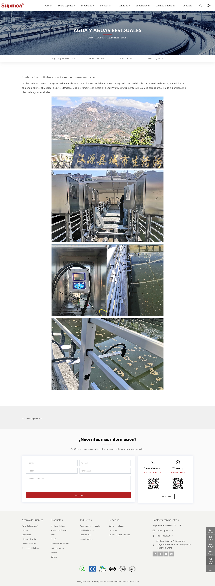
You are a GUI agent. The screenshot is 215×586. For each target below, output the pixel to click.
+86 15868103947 (165, 535)
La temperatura (57, 548)
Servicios (123, 5)
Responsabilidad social (31, 548)
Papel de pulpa (127, 58)
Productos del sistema (60, 543)
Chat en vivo (166, 496)
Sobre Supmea (65, 5)
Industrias (105, 5)
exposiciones (143, 5)
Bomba (54, 557)
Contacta (187, 5)
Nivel (53, 535)
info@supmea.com (153, 472)
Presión (54, 539)
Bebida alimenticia (97, 58)
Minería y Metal (155, 58)
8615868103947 (178, 472)
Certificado (26, 535)
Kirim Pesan (78, 495)
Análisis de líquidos (59, 530)
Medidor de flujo (58, 526)
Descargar (113, 530)
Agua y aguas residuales (63, 58)
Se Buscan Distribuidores (119, 535)
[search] (200, 6)
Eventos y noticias (165, 5)
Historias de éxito (29, 539)
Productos (86, 5)
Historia (25, 530)
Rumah (48, 5)
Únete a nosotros (29, 543)
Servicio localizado (116, 526)
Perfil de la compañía (30, 526)
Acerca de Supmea (32, 520)
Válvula (54, 552)
